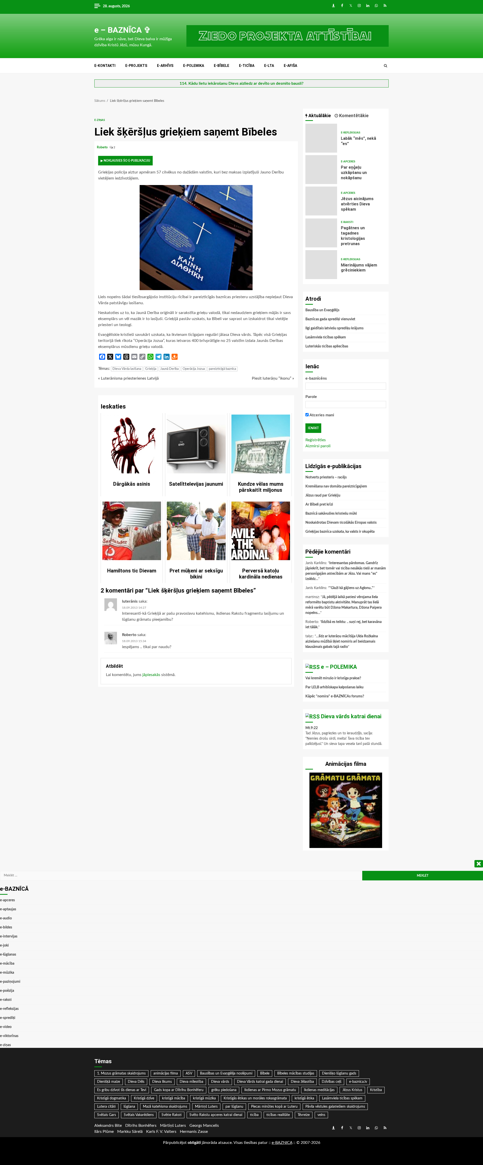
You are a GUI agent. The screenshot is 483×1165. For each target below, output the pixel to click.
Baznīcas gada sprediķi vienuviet (330, 319)
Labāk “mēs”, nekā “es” (321, 138)
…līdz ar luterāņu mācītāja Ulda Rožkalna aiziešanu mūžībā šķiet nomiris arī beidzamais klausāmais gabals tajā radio (341, 642)
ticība (254, 1115)
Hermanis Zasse (194, 1132)
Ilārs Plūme (104, 1132)
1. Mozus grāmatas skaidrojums (121, 1073)
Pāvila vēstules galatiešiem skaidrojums (335, 1106)
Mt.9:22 (311, 728)
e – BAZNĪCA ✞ (122, 30)
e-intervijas (8, 936)
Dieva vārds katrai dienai (351, 716)
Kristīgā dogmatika (111, 1098)
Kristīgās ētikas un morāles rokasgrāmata (255, 1098)
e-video (6, 1027)
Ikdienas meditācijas (319, 1090)
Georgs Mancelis (204, 1126)
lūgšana (129, 1106)
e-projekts (136, 66)
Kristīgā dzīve (144, 1098)
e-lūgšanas (8, 954)
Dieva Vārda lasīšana (126, 369)
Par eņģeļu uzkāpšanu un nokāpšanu (321, 169)
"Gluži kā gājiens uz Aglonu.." (351, 588)
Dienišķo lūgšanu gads (339, 1073)
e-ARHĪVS (165, 66)
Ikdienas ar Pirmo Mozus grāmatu (270, 1090)
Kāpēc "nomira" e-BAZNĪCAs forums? (334, 696)
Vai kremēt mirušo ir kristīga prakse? (333, 678)
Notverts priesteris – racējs (326, 477)
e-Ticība (246, 66)
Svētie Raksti (172, 1115)
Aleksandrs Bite (108, 1126)
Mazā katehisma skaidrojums (165, 1106)
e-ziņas (99, 120)
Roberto (102, 147)
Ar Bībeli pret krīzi (319, 504)
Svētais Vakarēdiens (139, 1115)
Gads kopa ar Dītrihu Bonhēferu (179, 1090)
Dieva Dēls (136, 1082)
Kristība (376, 1090)
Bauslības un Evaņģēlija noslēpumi (226, 1073)
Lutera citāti (106, 1106)
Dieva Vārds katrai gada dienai (260, 1082)
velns (321, 1115)
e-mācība (7, 963)
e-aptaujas (8, 909)
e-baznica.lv (358, 1082)
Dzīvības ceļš (331, 1082)
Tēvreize (304, 1115)
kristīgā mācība (173, 1098)
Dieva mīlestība (191, 1082)
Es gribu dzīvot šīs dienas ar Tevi (121, 1090)
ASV (189, 1073)
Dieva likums (162, 1082)
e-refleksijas (350, 132)
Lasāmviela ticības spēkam (325, 337)
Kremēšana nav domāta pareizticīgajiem (336, 486)
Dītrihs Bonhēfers (140, 1126)
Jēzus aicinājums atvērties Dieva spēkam (321, 201)
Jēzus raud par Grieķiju (322, 495)
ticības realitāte (278, 1115)
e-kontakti (104, 66)
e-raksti (347, 222)
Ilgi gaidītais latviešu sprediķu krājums (334, 328)
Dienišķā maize (108, 1082)
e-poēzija (7, 991)
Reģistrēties (315, 440)
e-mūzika (7, 972)
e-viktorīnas (9, 1036)
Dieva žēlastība (302, 1082)
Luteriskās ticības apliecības (326, 346)
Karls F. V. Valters (161, 1132)
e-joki (4, 945)
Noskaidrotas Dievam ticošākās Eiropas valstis (341, 522)
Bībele (264, 1073)
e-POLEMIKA (193, 66)
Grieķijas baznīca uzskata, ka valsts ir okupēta (340, 531)
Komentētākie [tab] (353, 115)
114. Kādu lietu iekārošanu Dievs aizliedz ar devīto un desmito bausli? (241, 83)
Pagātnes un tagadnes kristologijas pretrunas (321, 232)
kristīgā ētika (304, 1098)
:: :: (282, 1143)
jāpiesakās (151, 675)
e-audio (6, 918)
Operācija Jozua (194, 369)
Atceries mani (321, 415)
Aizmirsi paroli (318, 446)
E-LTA (269, 66)
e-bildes (6, 927)
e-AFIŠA (290, 66)
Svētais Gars (106, 1115)
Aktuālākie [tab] (319, 115)
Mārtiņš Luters (206, 1106)
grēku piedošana (223, 1090)
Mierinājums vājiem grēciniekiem (321, 264)
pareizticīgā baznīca (222, 369)
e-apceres (348, 161)
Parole (311, 397)
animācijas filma (165, 1073)
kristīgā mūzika (204, 1098)
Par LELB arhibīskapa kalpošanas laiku (334, 687)
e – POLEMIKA (339, 667)
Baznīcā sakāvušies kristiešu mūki (331, 513)
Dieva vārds (220, 1082)
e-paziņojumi (10, 981)
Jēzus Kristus (352, 1090)
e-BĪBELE (221, 66)
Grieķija (150, 369)
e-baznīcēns (316, 378)
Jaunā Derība (169, 369)
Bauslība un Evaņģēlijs (322, 310)
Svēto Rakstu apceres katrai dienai (215, 1115)
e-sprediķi (7, 1018)
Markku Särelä (130, 1132)
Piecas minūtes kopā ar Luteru (274, 1106)
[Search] (385, 66)
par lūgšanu (234, 1106)
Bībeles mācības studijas (295, 1073)
